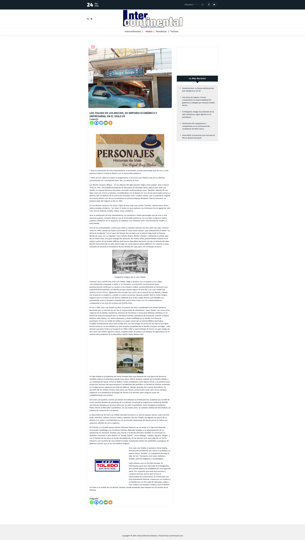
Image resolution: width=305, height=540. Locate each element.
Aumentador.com (176, 536)
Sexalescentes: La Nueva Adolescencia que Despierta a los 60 (198, 89)
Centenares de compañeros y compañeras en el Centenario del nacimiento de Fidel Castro (196, 126)
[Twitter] (101, 123)
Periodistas (161, 31)
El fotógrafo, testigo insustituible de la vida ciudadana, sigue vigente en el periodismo (198, 114)
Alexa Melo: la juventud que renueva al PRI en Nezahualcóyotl (198, 136)
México (149, 31)
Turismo (174, 31)
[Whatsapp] (92, 123)
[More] (110, 123)
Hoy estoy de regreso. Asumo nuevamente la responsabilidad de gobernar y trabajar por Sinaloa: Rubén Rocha (198, 101)
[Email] (106, 123)
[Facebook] (96, 123)
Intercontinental (133, 31)
